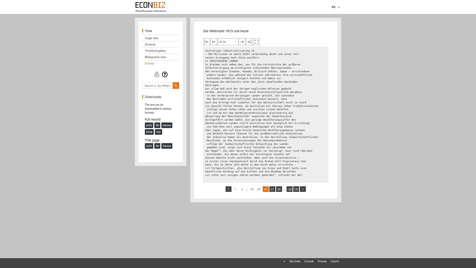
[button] (160, 74)
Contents (150, 44)
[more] (303, 189)
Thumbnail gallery (155, 50)
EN (333, 7)
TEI (157, 125)
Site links (294, 261)
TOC (158, 132)
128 (289, 189)
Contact (308, 261)
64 (252, 189)
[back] (228, 189)
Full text (149, 63)
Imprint (335, 261)
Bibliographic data (155, 57)
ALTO (149, 125)
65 (259, 189)
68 (279, 189)
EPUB (149, 132)
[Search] (176, 85)
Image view (151, 38)
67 (272, 189)
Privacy (322, 261)
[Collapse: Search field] (340, 7)
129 (296, 189)
